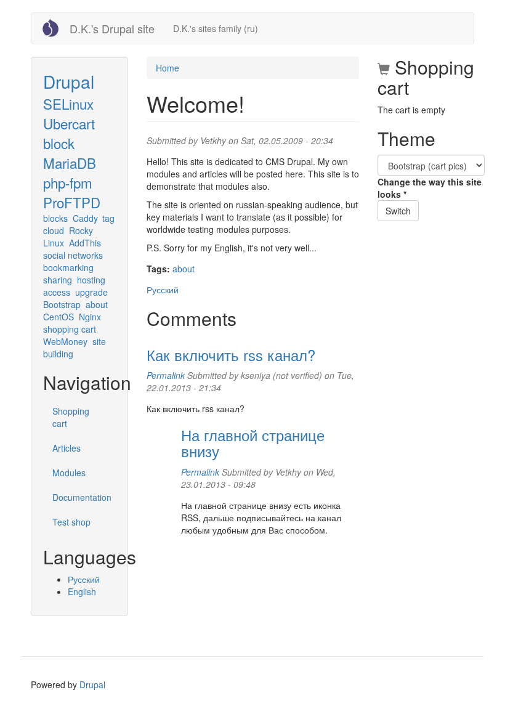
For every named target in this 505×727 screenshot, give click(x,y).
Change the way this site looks (430, 188)
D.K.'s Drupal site (112, 28)
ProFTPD (71, 202)
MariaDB (69, 163)
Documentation (81, 497)
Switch (398, 211)
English (82, 591)
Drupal (68, 81)
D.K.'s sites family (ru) (215, 28)
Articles (66, 448)
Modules (69, 472)
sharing (57, 280)
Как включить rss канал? (231, 354)
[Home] (55, 28)
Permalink (166, 375)
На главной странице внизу (253, 442)
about (97, 304)
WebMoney (65, 341)
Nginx (90, 317)
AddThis (85, 243)
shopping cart (69, 329)
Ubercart (69, 123)
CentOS (58, 317)
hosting (91, 280)
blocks (55, 218)
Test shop (71, 522)
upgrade (91, 292)
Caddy (85, 218)
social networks (73, 255)
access (56, 292)
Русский (84, 579)
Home (167, 68)
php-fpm (67, 182)
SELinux (68, 103)
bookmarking (68, 267)
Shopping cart (70, 417)
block (59, 143)
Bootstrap (62, 304)
